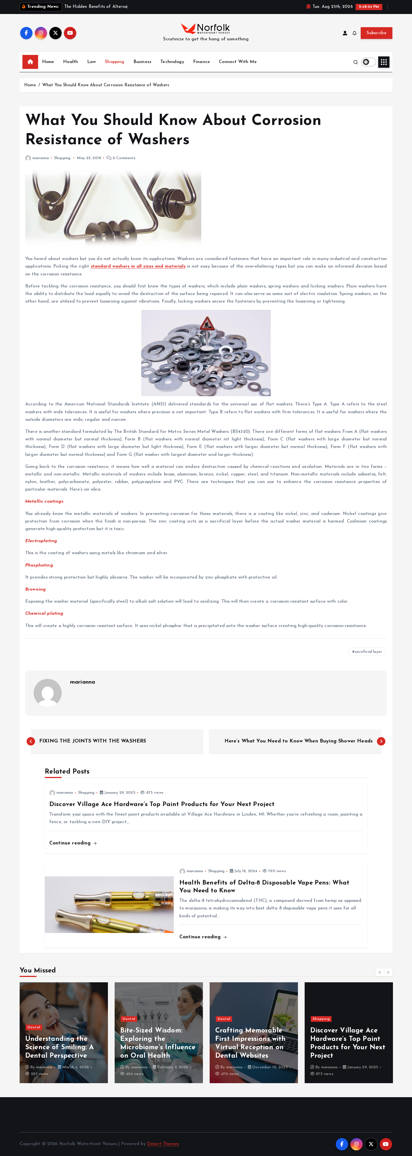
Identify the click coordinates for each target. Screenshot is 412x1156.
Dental (34, 1027)
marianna (41, 158)
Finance (201, 62)
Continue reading (70, 843)
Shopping (114, 62)
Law (91, 62)
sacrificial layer (368, 652)
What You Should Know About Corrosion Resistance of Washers (105, 85)
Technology (172, 62)
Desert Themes (163, 1144)
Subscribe (376, 33)
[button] (380, 972)
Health (70, 62)
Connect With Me (237, 62)
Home (48, 62)
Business (142, 62)
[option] (64, 1032)
